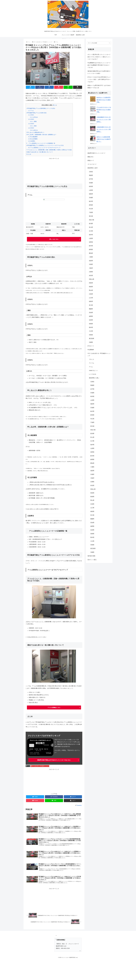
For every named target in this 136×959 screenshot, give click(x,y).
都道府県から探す (93, 168)
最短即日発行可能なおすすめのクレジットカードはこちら (54, 760)
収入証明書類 (32, 139)
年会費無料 (91, 349)
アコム (31, 110)
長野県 (91, 242)
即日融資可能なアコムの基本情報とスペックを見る (40, 108)
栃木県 (91, 201)
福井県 (91, 234)
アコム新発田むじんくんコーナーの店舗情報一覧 (40, 143)
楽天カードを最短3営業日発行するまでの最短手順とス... (104, 139)
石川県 (91, 231)
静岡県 (91, 249)
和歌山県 (91, 279)
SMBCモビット (93, 370)
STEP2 (31, 119)
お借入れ (34, 130)
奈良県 (91, 275)
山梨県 (91, 238)
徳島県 (91, 301)
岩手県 (91, 179)
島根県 (91, 286)
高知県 (91, 312)
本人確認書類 (32, 136)
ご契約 (33, 126)
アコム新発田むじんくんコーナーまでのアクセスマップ (44, 147)
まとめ (28, 154)
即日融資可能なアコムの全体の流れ (36, 112)
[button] (109, 43)
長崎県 (91, 323)
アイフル (91, 363)
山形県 (91, 190)
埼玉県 (91, 208)
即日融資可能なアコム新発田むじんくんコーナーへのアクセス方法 (45, 145)
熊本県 (91, 327)
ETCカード (91, 346)
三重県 (91, 257)
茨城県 (91, 197)
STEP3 (31, 123)
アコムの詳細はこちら (54, 707)
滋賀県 (91, 260)
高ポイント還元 (92, 559)
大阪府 (91, 268)
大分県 (91, 331)
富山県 (91, 227)
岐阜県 (91, 245)
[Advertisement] (54, 170)
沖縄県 (91, 342)
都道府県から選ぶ (94, 378)
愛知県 (91, 253)
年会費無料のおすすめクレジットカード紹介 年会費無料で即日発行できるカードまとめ (99, 65)
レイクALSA (92, 374)
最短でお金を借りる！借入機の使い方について (39, 152)
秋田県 (91, 186)
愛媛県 (91, 309)
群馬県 (91, 205)
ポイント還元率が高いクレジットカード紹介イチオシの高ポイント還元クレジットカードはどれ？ (99, 57)
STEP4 (31, 128)
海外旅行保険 (91, 556)
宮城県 (91, 182)
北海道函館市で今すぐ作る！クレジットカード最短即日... (104, 119)
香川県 (91, 305)
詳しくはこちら (54, 239)
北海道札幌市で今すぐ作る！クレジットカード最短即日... (104, 129)
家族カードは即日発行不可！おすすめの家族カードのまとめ (99, 86)
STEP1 (31, 115)
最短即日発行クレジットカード (96, 153)
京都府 (91, 264)
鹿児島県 (91, 338)
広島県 (91, 294)
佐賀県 (91, 320)
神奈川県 (91, 220)
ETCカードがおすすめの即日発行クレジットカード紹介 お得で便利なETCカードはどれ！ (99, 79)
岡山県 (91, 290)
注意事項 (31, 141)
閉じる (54, 105)
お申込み (34, 117)
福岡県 (91, 316)
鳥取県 (91, 283)
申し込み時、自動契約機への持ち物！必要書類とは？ (41, 134)
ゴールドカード (92, 164)
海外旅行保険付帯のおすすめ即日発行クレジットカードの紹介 (99, 72)
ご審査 (33, 121)
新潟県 (91, 223)
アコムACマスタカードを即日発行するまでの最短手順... (104, 110)
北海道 (91, 171)
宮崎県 (91, 335)
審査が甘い (91, 157)
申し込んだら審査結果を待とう (35, 132)
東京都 (91, 216)
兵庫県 (91, 271)
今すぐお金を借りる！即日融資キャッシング (40, 765)
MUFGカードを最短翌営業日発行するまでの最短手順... (104, 100)
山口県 (91, 297)
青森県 (91, 175)
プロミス (91, 359)
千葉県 (91, 212)
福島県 (91, 194)
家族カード (91, 160)
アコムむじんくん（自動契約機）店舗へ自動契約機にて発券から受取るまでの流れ (49, 150)
